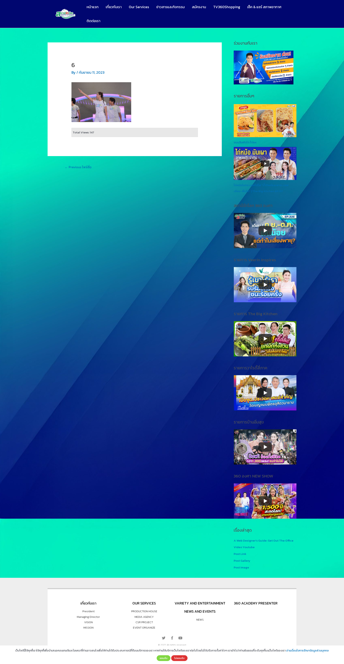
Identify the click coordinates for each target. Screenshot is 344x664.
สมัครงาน (199, 7)
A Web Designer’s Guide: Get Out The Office (263, 540)
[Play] (265, 230)
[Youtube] (180, 638)
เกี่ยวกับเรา (114, 7)
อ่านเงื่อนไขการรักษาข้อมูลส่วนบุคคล (307, 650)
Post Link (240, 554)
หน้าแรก (93, 7)
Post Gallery (242, 560)
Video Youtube (244, 547)
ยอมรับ (163, 658)
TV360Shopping (226, 7)
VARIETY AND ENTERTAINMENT (200, 603)
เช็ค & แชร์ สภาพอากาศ (264, 7)
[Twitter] (163, 638)
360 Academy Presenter (256, 603)
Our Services (139, 7)
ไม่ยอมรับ (179, 658)
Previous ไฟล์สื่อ (78, 167)
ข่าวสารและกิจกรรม (170, 7)
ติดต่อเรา (93, 20)
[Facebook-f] (172, 638)
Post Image (241, 567)
